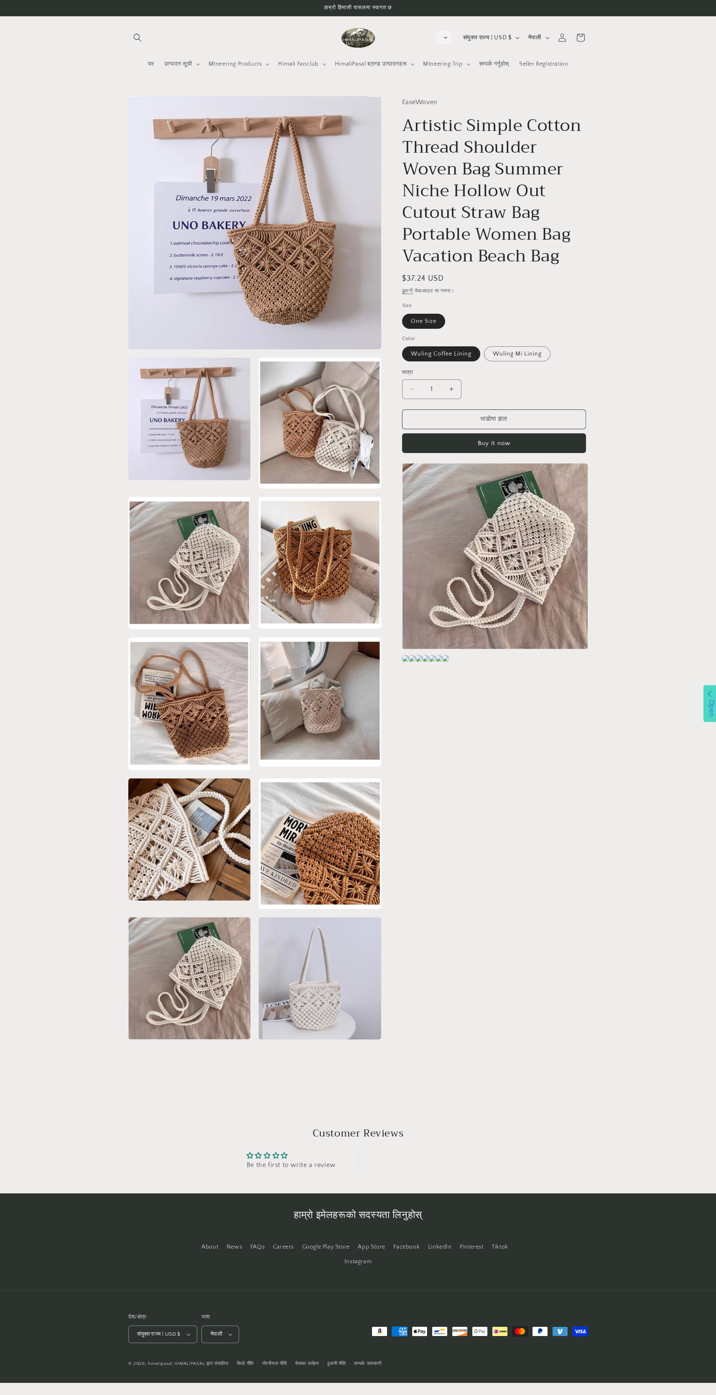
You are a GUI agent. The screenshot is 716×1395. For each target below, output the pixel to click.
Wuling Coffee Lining (441, 354)
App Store (371, 1247)
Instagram (358, 1261)
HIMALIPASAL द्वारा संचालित (201, 1363)
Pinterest (471, 1247)
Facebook (406, 1247)
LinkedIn (440, 1247)
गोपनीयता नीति (274, 1363)
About (209, 1247)
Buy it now (494, 443)
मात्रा (407, 372)
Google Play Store (326, 1247)
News (234, 1247)
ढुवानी (407, 291)
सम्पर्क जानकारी (367, 1363)
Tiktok (500, 1247)
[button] (137, 37)
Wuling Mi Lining (517, 354)
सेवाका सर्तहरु (307, 1363)
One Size (423, 321)
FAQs (257, 1247)
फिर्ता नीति (245, 1363)
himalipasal (160, 1363)
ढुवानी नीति (336, 1363)
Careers (283, 1247)
